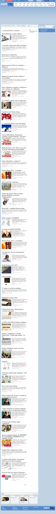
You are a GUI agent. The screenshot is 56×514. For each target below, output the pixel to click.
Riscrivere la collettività (9, 55)
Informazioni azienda (15, 509)
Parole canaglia (6, 277)
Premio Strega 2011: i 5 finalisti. (12, 170)
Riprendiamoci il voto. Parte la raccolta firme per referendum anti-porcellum (14, 148)
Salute (28, 5)
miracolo (4, 361)
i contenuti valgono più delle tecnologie (14, 45)
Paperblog (7, 4)
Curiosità (48, 3)
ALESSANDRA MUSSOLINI (22, 502)
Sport (44, 3)
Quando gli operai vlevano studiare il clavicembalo (13, 77)
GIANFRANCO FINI (5, 501)
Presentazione (14, 507)
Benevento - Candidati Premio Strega (13, 208)
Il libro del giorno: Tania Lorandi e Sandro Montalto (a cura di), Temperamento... (12, 195)
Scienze (31, 5)
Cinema (24, 3)
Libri (32, 3)
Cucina (24, 5)
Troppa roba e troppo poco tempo (12, 450)
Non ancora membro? (44, 29)
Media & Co (36, 5)
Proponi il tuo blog (9, 0)
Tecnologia (40, 3)
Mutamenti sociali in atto (9, 298)
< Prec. (25, 484)
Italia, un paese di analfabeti (10, 218)
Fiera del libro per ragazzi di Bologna (13, 472)
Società (16, 3)
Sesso (20, 5)
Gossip (52, 3)
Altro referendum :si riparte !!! (11, 161)
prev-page (33, 494)
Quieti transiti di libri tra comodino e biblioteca (13, 66)
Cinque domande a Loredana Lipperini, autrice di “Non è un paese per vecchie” (14, 409)
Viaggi (35, 3)
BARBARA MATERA (33, 497)
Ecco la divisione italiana (9, 386)
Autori (29, 25)
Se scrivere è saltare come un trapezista (14, 100)
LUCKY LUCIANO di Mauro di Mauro (14, 322)
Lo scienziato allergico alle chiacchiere (14, 123)
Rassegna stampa (25, 507)
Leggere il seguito (14, 39)
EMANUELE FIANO (14, 497)
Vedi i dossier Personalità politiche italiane (33, 31)
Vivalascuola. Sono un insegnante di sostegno (13, 253)
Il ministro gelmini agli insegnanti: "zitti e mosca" (14, 373)
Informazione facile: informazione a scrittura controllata (13, 310)
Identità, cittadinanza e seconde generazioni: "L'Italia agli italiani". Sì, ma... (13, 335)
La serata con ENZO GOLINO (11, 229)
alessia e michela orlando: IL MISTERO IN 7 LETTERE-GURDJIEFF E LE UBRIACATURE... (14, 436)
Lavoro (45, 5)
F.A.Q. (23, 508)
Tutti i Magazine (50, 5)
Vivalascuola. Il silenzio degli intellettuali (11, 422)
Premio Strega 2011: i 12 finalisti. (12, 241)
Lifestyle (41, 5)
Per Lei (16, 5)
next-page (36, 494)
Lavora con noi (4, 509)
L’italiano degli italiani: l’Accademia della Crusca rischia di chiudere (13, 460)
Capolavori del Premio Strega (11, 112)
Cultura (20, 3)
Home (3, 0)
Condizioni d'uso (14, 508)
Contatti (3, 508)
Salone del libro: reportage (10, 182)
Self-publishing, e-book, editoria (12, 34)
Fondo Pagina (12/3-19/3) (10, 265)
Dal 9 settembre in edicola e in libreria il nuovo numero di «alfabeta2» (14, 88)
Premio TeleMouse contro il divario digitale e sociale (13, 349)
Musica (28, 3)
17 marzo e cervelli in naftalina (11, 288)
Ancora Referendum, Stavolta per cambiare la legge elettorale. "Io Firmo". (14, 135)
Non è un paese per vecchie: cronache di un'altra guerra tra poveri (14, 396)
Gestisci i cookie (25, 509)
